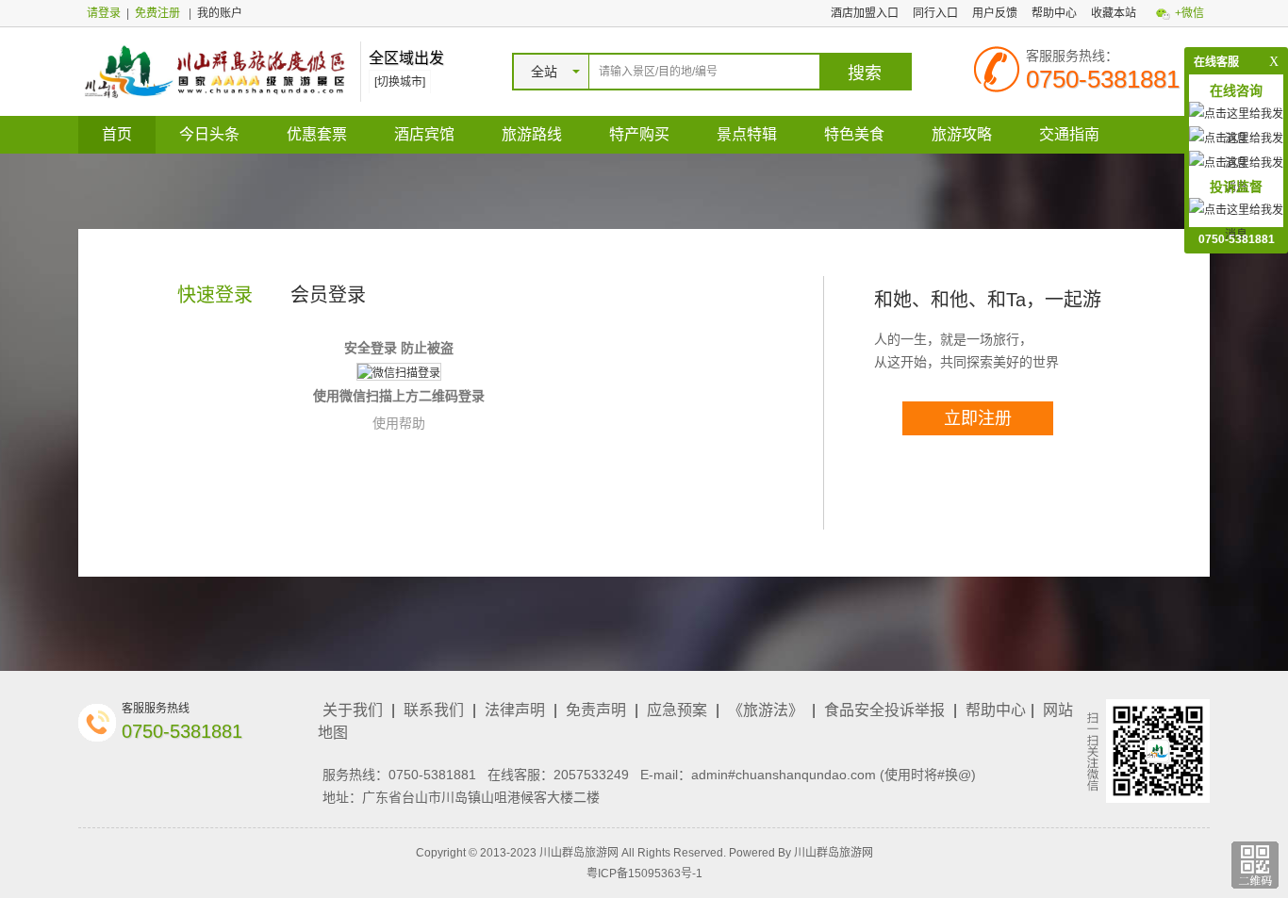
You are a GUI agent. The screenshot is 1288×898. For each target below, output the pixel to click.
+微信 (1189, 13)
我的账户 (219, 13)
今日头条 (209, 134)
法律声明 (515, 710)
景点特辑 (747, 134)
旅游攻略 (962, 134)
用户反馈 (994, 13)
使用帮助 (398, 423)
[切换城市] (399, 82)
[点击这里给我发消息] (1236, 221)
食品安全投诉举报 (884, 710)
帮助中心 (1054, 13)
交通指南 (1069, 134)
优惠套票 (317, 134)
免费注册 (157, 13)
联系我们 (434, 710)
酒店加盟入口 (865, 13)
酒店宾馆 (424, 134)
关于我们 (352, 710)
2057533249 (591, 774)
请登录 (104, 13)
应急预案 (677, 710)
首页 (117, 134)
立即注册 (978, 418)
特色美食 (854, 134)
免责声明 (596, 710)
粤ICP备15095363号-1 (644, 873)
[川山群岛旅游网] (214, 70)
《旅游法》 (765, 710)
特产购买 (639, 134)
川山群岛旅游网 (833, 852)
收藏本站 (1113, 13)
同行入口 (935, 13)
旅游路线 (532, 134)
